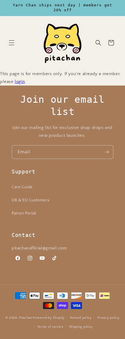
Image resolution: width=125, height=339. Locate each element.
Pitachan (25, 318)
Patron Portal (24, 213)
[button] (11, 42)
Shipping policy (81, 327)
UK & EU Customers (30, 200)
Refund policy (81, 318)
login (20, 81)
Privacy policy (108, 318)
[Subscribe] (106, 152)
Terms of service (51, 327)
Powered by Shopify (49, 318)
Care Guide (22, 187)
